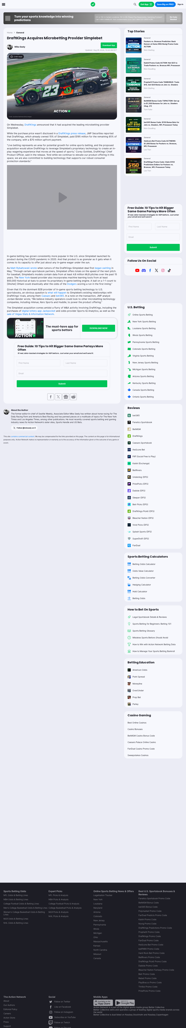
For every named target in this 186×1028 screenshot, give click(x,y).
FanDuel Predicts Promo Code (152, 915)
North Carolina (100, 950)
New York (24, 277)
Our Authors (9, 1005)
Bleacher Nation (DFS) (143, 518)
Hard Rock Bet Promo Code (151, 953)
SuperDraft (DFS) (141, 538)
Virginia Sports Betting (143, 355)
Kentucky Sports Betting (144, 383)
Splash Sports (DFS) (142, 531)
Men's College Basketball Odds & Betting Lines (25, 908)
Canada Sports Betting (143, 390)
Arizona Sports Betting (143, 376)
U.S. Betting (136, 307)
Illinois (96, 929)
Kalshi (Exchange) (141, 463)
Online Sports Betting (143, 314)
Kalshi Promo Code (147, 919)
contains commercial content (22, 436)
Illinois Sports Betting (142, 335)
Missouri (97, 954)
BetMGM (137, 429)
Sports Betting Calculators (148, 556)
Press (6, 1022)
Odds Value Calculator (143, 571)
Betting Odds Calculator (144, 564)
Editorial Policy (10, 1009)
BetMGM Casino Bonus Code (141, 735)
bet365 (60, 295)
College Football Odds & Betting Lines (21, 903)
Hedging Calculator (142, 584)
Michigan (97, 933)
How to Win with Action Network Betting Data (154, 644)
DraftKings (30, 124)
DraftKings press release (71, 133)
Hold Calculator (140, 591)
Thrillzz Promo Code (147, 986)
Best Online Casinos (137, 722)
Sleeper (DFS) (139, 497)
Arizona (96, 912)
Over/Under (138, 690)
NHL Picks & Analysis (58, 916)
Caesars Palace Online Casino (142, 742)
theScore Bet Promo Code (150, 944)
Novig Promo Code (147, 923)
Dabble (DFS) (139, 490)
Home (9, 32)
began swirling (103, 267)
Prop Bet (137, 697)
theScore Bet (139, 449)
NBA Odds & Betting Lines (15, 899)
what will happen (57, 292)
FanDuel (136, 545)
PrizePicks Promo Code (149, 991)
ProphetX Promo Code (149, 932)
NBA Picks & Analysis (58, 899)
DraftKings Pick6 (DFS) (143, 511)
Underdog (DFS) (140, 477)
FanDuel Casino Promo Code (141, 748)
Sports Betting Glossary (144, 630)
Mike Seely (20, 47)
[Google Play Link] (125, 1002)
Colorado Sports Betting (144, 349)
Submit (62, 383)
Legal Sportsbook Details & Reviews (150, 617)
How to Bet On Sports (143, 609)
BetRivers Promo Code (149, 957)
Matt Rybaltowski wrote (23, 267)
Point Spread (139, 676)
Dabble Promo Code (148, 965)
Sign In (180, 4)
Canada (97, 958)
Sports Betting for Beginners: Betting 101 (152, 624)
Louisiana (97, 903)
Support (7, 1026)
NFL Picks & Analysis (58, 895)
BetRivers (137, 470)
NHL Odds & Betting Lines (15, 923)
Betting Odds (139, 598)
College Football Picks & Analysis (64, 903)
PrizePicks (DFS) (140, 484)
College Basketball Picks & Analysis (65, 908)
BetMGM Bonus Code (148, 902)
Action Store (9, 1017)
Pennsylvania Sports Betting (146, 342)
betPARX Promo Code (148, 949)
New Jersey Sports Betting (145, 362)
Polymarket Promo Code (149, 911)
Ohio (95, 937)
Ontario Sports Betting (143, 396)
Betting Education (141, 662)
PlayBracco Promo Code (150, 982)
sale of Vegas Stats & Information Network (30, 314)
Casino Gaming (139, 715)
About (6, 1001)
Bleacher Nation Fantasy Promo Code (156, 970)
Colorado (97, 916)
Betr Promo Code (146, 974)
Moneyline (137, 683)
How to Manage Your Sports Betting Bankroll (154, 651)
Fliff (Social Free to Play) (144, 456)
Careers (7, 1013)
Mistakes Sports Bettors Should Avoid (150, 637)
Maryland (97, 908)
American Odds (140, 670)
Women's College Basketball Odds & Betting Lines (24, 913)
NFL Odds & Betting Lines (15, 895)
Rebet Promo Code (147, 978)
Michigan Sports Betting (144, 369)
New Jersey (99, 920)
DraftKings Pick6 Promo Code (152, 961)
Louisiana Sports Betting (144, 328)
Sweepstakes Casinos (138, 755)
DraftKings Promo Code (149, 936)
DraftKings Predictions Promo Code (155, 928)
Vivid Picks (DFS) (141, 525)
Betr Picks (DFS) (140, 504)
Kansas (96, 945)
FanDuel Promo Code (148, 940)
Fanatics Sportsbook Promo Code (154, 898)
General (20, 32)
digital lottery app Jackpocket (38, 310)
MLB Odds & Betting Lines (15, 918)
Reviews (134, 408)
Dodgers (72, 283)
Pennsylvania (99, 924)
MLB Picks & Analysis (58, 912)
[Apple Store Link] (103, 1002)
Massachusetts (100, 941)
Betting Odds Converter (144, 577)
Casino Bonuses (135, 729)
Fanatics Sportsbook (142, 422)
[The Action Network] (93, 4)
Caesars (46, 295)
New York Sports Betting (144, 321)
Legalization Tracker (102, 895)
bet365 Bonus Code (148, 907)
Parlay (135, 704)
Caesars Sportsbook (142, 443)
